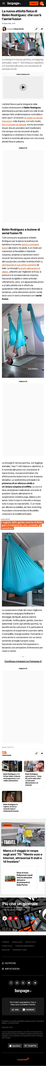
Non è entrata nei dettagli (14, 124)
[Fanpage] (23, 991)
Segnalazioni (17, 942)
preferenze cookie (20, 950)
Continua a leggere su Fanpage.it (23, 661)
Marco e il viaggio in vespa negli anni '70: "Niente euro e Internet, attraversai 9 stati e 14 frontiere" (22, 856)
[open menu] (3, 3)
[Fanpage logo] (14, 3)
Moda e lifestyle (8, 747)
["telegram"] (33, 918)
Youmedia (5, 942)
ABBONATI (34, 3)
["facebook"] (27, 918)
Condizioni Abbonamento (25, 946)
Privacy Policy (30, 942)
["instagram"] (10, 918)
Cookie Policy (7, 946)
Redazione (6, 950)
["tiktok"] (4, 918)
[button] (42, 29)
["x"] (21, 918)
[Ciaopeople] (23, 1059)
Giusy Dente (19, 29)
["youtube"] (16, 918)
